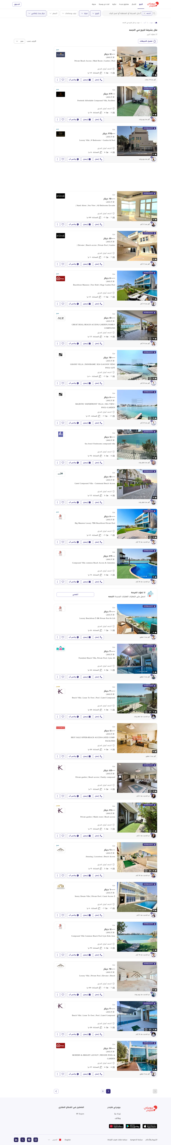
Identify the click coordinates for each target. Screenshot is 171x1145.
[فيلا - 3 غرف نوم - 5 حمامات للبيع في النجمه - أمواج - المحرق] (105, 820)
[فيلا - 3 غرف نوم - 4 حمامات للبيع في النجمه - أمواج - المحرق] (105, 104)
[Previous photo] (119, 62)
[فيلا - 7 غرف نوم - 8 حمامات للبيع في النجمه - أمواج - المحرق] (105, 209)
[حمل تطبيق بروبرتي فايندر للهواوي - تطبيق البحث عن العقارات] (116, 1126)
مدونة (94, 4)
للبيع (141, 4)
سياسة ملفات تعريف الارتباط (117, 1139)
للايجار (134, 4)
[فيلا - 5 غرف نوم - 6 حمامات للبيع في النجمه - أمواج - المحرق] (105, 662)
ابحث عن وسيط (104, 4)
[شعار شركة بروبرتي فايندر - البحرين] (153, 4)
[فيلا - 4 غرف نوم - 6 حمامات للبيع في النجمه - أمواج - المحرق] (105, 144)
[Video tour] (150, 338)
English (68, 1140)
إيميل (85, 79)
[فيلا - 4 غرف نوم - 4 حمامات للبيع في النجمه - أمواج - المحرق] (105, 328)
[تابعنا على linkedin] (16, 1140)
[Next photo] (155, 62)
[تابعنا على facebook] (29, 1140)
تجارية (114, 4)
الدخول (17, 4)
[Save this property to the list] (63, 80)
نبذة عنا (117, 1114)
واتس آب (72, 79)
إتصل (97, 79)
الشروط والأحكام (151, 1139)
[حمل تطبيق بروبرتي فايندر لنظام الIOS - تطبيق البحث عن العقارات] (149, 1126)
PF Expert (80, 1114)
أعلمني (75, 594)
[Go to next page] (56, 1091)
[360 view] (150, 711)
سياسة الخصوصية (136, 1139)
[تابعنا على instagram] (35, 1140)
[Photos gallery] (137, 62)
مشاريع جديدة (124, 4)
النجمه (148, 13)
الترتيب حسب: (31, 41)
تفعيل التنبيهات (146, 41)
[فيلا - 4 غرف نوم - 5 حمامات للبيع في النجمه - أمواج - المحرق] (105, 64)
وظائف (118, 1118)
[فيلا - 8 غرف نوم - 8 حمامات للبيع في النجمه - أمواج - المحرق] (105, 408)
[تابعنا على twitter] (22, 1140)
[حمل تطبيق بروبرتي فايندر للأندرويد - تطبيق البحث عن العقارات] (133, 1126)
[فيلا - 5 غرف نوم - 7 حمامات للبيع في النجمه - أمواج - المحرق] (105, 622)
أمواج (144, 22)
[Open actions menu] (57, 80)
